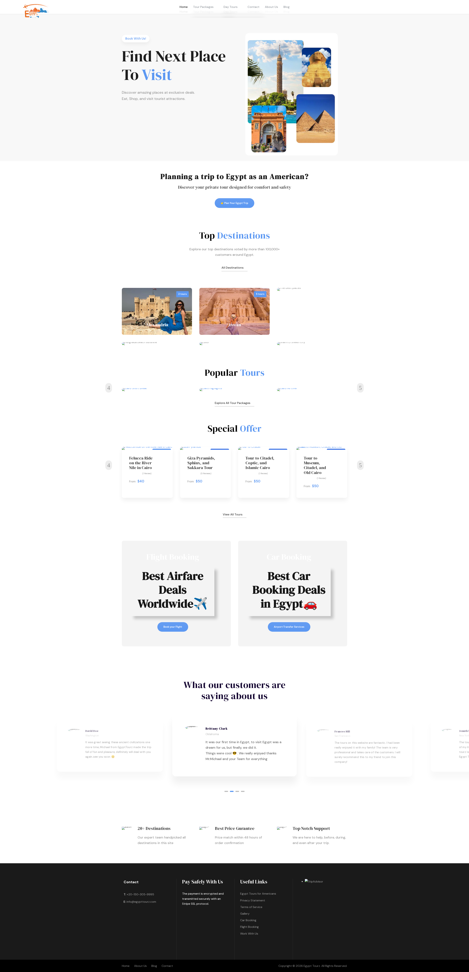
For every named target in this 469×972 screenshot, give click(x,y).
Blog (154, 966)
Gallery (245, 914)
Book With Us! (135, 38)
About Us (140, 966)
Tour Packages (203, 7)
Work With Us (249, 934)
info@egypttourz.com (141, 902)
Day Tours (230, 7)
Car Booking (248, 920)
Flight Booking (249, 927)
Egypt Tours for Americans (258, 894)
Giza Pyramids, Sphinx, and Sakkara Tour (201, 463)
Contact (167, 966)
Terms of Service (251, 907)
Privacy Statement (252, 900)
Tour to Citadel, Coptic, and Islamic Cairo (259, 463)
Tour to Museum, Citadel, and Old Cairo (315, 465)
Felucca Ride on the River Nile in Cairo (141, 463)
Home (126, 966)
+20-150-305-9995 (140, 894)
